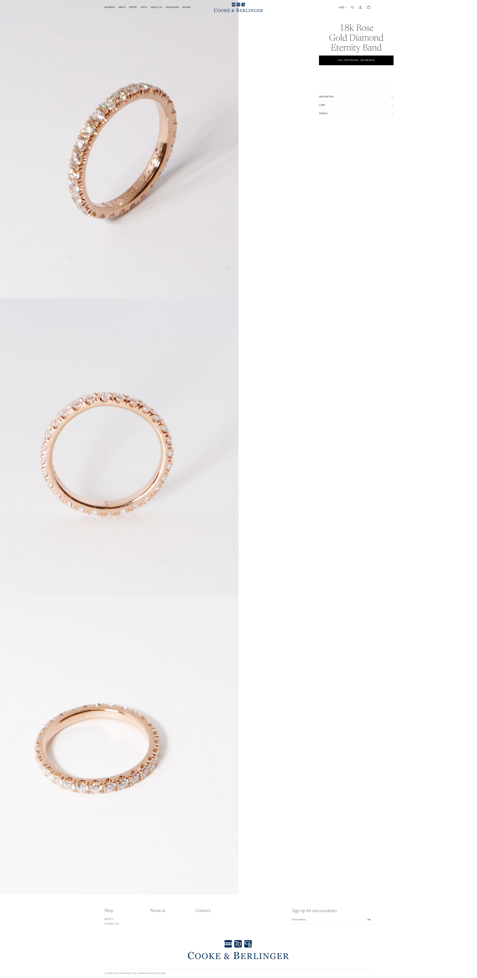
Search (108, 918)
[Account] (360, 7)
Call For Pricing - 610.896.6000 (356, 60)
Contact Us (111, 923)
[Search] (352, 7)
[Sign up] (369, 920)
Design (323, 113)
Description (326, 96)
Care (322, 105)
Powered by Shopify (156, 973)
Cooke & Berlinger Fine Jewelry (129, 973)
